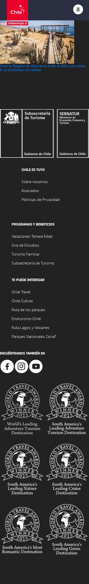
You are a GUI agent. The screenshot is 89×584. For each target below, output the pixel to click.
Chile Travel (21, 291)
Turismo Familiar (26, 254)
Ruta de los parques (28, 309)
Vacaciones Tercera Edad (32, 236)
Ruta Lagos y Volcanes (30, 327)
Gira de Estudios (25, 245)
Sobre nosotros (35, 181)
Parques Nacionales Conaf (34, 336)
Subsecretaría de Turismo (33, 262)
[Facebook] (7, 365)
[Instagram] (21, 365)
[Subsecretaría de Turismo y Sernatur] (44, 132)
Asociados (30, 190)
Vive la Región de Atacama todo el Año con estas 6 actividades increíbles (43, 67)
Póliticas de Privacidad (41, 199)
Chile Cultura (22, 300)
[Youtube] (36, 365)
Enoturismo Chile (26, 318)
